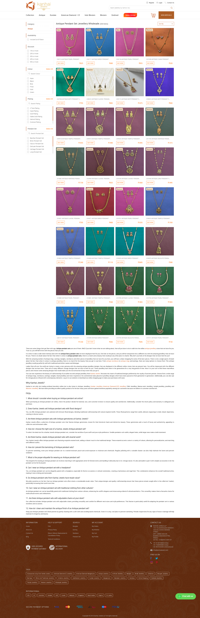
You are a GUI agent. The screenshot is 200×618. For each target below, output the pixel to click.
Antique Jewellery (103, 573)
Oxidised (114, 15)
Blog (27, 537)
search (76, 522)
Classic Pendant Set (36, 144)
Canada (50, 595)
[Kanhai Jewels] (39, 5)
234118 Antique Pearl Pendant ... (128, 59)
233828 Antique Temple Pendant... (99, 258)
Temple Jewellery (32, 582)
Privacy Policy (52, 530)
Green (32, 92)
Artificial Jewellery (117, 573)
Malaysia (71, 595)
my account (97, 522)
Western (103, 15)
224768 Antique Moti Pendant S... (69, 99)
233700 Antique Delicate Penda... (128, 338)
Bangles (75, 526)
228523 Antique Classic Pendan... (98, 99)
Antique (42, 15)
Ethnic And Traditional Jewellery (45, 578)
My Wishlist (95, 530)
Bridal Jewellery (139, 573)
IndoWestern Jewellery (79, 578)
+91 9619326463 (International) (163, 547)
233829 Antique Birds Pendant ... (128, 258)
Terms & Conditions (54, 539)
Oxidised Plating (35, 122)
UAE (57, 595)
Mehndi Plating (35, 119)
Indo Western (90, 15)
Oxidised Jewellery (156, 578)
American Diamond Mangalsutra (85, 573)
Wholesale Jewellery (61, 582)
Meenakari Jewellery (120, 578)
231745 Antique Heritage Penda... (158, 139)
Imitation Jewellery (63, 578)
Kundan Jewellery (96, 386)
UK (34, 595)
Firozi (32, 87)
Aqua (31, 78)
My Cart (94, 533)
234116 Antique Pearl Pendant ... (69, 59)
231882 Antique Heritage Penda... (69, 178)
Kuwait (64, 595)
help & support (55, 522)
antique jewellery (150, 348)
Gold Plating (34, 114)
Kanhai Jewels (95, 374)
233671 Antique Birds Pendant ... (98, 218)
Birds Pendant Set (36, 141)
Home (28, 526)
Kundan (53, 15)
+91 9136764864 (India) (160, 543)
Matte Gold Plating (36, 116)
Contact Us (29, 533)
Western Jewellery (32, 388)
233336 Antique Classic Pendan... (128, 178)
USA (28, 595)
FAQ (49, 526)
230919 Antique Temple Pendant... (99, 139)
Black (32, 81)
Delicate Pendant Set (37, 146)
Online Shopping (143, 578)
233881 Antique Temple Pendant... (99, 298)
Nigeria (100, 595)
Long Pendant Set (36, 152)
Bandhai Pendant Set (37, 138)
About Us (29, 530)
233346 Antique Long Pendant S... (158, 178)
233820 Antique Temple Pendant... (69, 258)
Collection (30, 15)
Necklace (75, 533)
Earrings (29, 578)
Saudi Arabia (91, 595)
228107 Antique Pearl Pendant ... (69, 338)
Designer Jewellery (162, 573)
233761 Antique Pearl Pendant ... (128, 218)
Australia (41, 595)
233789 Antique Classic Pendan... (128, 298)
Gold (31, 89)
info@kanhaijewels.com (160, 550)
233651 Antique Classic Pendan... (69, 218)
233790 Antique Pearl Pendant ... (158, 298)
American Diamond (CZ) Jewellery (114, 386)
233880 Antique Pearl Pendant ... (69, 298)
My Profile (95, 537)
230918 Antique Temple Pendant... (69, 139)
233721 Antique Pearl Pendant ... (158, 338)
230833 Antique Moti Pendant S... (158, 99)
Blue (31, 84)
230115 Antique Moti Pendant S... (128, 99)
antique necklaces (112, 361)
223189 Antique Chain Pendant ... (158, 59)
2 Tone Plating (34, 108)
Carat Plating (34, 111)
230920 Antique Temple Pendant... (128, 139)
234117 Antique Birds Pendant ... (98, 59)
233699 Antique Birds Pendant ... (98, 338)
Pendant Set (76, 537)
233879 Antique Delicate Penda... (158, 258)
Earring (75, 530)
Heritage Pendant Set (37, 149)
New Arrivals (166, 15)
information (32, 522)
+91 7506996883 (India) (160, 545)
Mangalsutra (106, 578)
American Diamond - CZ (70, 15)
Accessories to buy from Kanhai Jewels (38, 573)
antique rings (125, 361)
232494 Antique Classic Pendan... (98, 178)
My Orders (95, 526)
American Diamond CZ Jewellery (63, 573)
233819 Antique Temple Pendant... (158, 218)
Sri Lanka (109, 595)
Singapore (81, 595)
